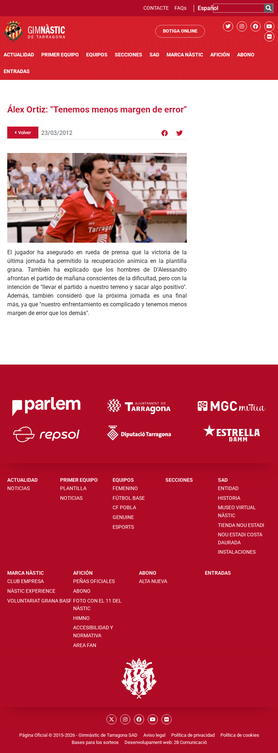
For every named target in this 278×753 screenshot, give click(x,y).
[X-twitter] (111, 719)
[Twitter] (228, 26)
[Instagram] (242, 26)
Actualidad (19, 55)
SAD (154, 55)
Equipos (97, 55)
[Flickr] (269, 36)
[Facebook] (255, 26)
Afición (220, 55)
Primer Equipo (60, 55)
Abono (245, 55)
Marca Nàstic (185, 55)
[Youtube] (269, 26)
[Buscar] (268, 8)
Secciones (128, 55)
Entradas (17, 71)
